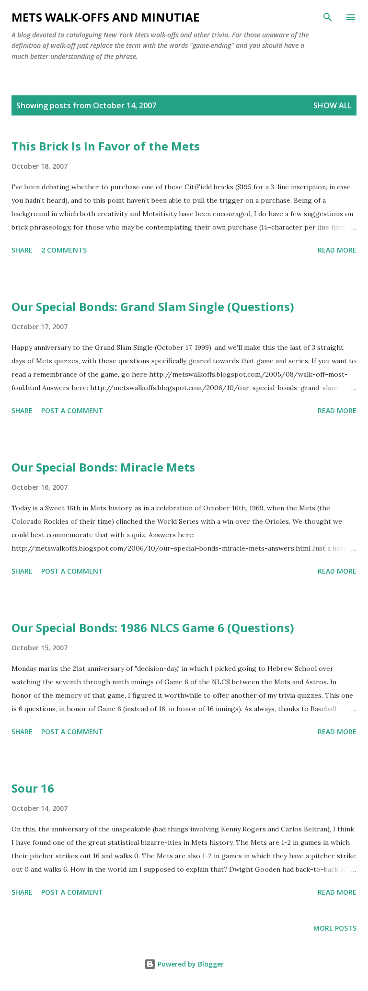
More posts (334, 928)
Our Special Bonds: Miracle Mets (103, 467)
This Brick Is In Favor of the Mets (106, 146)
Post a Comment (72, 410)
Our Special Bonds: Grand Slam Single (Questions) (153, 306)
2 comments (64, 249)
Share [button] (22, 249)
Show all (332, 105)
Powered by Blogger (190, 963)
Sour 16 (33, 788)
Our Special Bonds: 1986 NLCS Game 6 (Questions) (153, 627)
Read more (337, 249)
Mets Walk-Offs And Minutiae (105, 17)
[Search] (328, 17)
